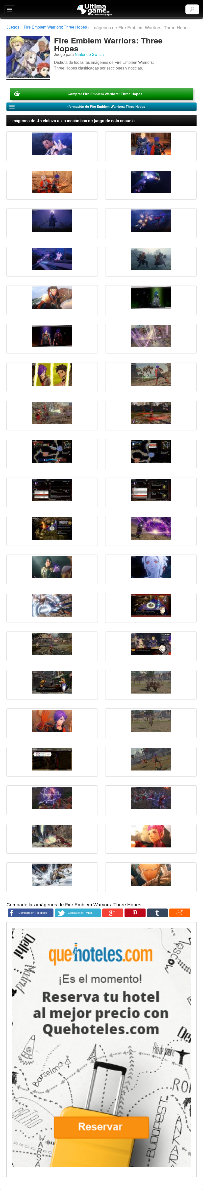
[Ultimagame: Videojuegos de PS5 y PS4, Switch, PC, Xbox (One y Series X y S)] (94, 10)
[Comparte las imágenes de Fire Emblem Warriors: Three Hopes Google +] (112, 913)
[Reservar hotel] (101, 1047)
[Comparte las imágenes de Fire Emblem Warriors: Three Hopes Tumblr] (157, 913)
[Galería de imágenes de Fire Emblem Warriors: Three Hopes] (52, 146)
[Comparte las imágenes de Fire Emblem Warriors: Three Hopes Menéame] (179, 913)
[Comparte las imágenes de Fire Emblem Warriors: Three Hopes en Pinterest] (135, 913)
